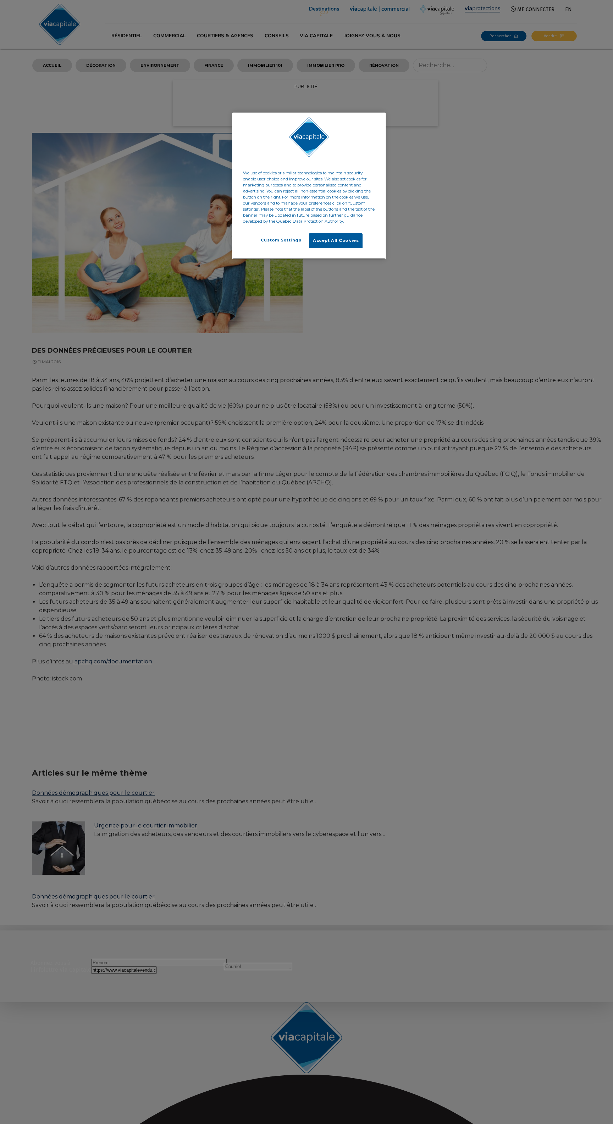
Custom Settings (281, 240)
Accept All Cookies (336, 240)
